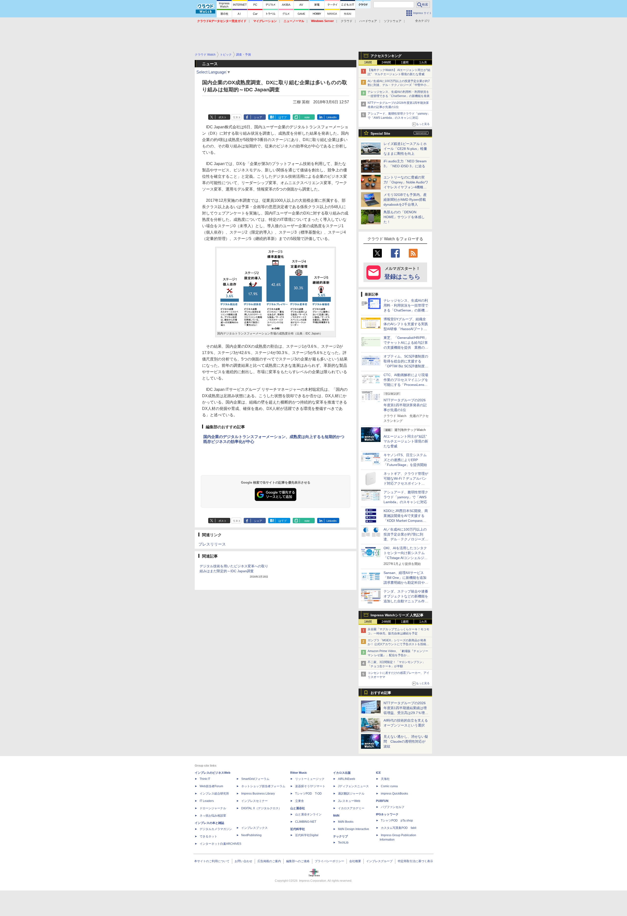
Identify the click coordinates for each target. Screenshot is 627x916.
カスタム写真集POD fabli (398, 828)
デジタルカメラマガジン (216, 829)
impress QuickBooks (394, 793)
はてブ (282, 117)
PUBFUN (382, 801)
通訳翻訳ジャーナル (351, 793)
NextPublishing (251, 835)
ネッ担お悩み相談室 (213, 815)
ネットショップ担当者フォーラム (263, 786)
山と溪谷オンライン (308, 814)
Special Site (380, 133)
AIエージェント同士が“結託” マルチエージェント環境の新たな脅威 (407, 441)
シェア (258, 117)
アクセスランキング (386, 56)
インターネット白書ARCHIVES (220, 843)
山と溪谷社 (297, 808)
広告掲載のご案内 (269, 861)
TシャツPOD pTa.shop (397, 820)
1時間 (368, 62)
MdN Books (345, 821)
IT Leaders (207, 801)
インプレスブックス (254, 828)
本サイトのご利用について (211, 861)
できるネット (208, 836)
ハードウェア (368, 21)
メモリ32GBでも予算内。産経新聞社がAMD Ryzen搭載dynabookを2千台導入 (405, 199)
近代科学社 (297, 829)
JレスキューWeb (349, 801)
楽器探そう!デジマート (310, 786)
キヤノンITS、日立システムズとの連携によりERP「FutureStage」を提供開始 (405, 460)
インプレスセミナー (254, 801)
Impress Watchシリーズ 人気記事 (397, 615)
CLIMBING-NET (305, 821)
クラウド (346, 21)
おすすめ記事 (381, 693)
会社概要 (355, 861)
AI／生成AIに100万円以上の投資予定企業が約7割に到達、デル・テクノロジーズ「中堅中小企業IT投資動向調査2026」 (399, 85)
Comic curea (389, 786)
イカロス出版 (342, 772)
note (307, 117)
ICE (378, 772)
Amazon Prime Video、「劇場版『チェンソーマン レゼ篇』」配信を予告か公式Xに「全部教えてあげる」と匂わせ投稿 (398, 655)
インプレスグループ (379, 861)
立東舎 (299, 801)
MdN (336, 815)
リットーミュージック (310, 779)
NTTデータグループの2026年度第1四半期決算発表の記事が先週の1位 (405, 405)
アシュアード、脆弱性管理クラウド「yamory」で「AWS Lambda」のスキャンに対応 (406, 497)
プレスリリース (212, 544)
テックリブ (340, 836)
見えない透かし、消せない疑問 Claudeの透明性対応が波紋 (406, 741)
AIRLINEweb (346, 779)
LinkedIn (331, 117)
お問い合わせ (243, 861)
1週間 (405, 62)
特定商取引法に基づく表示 (415, 861)
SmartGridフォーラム (255, 779)
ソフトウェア (392, 21)
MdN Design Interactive (353, 829)
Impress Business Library (258, 793)
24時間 (386, 62)
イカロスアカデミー (351, 808)
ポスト (222, 117)
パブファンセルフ (392, 807)
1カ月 (423, 62)
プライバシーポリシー (329, 861)
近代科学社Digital (306, 835)
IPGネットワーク (387, 814)
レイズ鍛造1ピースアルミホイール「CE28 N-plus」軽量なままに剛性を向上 (405, 148)
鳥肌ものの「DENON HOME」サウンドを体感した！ (404, 217)
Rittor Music (298, 772)
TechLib (343, 842)
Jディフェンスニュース (353, 786)
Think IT (205, 779)
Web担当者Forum (211, 786)
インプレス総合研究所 (214, 793)
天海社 (385, 779)
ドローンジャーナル (213, 808)
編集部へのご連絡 (298, 861)
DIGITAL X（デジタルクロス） (261, 808)
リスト (237, 117)
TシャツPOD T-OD (308, 793)
